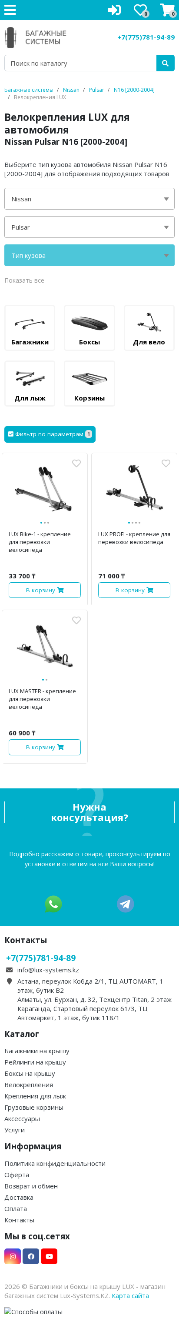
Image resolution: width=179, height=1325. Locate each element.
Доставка (18, 1197)
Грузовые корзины (33, 1107)
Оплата (15, 1208)
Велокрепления (28, 1084)
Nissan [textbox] (21, 198)
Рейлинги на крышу (35, 1062)
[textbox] (89, 255)
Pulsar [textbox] (20, 227)
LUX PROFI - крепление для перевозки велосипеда (134, 538)
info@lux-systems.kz (48, 969)
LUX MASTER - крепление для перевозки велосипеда (42, 699)
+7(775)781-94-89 (146, 37)
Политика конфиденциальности (55, 1163)
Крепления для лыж (35, 1095)
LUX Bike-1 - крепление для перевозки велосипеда (40, 542)
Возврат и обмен (31, 1185)
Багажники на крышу (37, 1050)
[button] (50, 434)
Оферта (16, 1174)
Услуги (14, 1129)
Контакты (19, 1219)
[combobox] (89, 199)
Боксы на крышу (29, 1073)
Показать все (24, 280)
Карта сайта (130, 1295)
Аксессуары (22, 1118)
